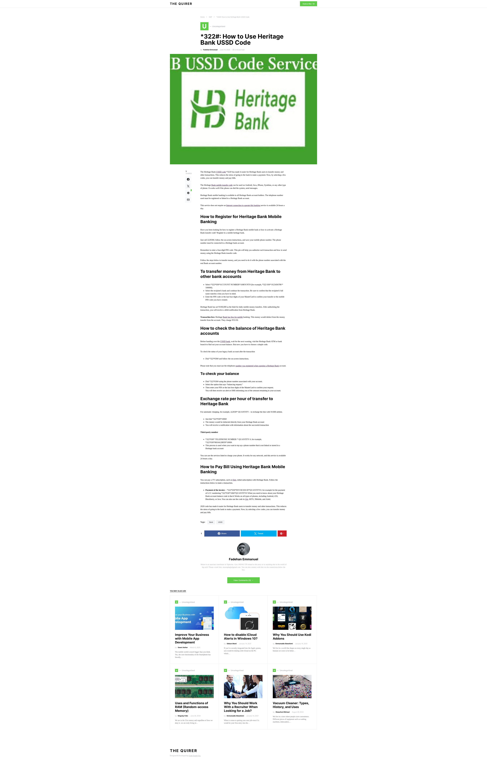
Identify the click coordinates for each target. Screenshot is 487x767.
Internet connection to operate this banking (243, 205)
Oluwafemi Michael (283, 712)
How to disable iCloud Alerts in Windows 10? (241, 636)
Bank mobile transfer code (221, 185)
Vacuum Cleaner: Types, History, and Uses (291, 705)
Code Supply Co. (195, 756)
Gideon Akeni (232, 644)
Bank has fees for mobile (233, 317)
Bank (211, 522)
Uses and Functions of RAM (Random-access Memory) (191, 707)
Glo (246, 499)
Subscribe (307, 4)
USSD (220, 522)
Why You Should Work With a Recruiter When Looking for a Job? (241, 707)
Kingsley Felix (183, 716)
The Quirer (181, 4)
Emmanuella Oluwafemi (284, 644)
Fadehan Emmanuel (210, 50)
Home (202, 17)
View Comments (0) (242, 580)
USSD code (221, 172)
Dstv (234, 480)
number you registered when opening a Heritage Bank (257, 366)
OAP (210, 17)
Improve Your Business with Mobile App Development (192, 638)
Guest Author (183, 647)
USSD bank (225, 341)
